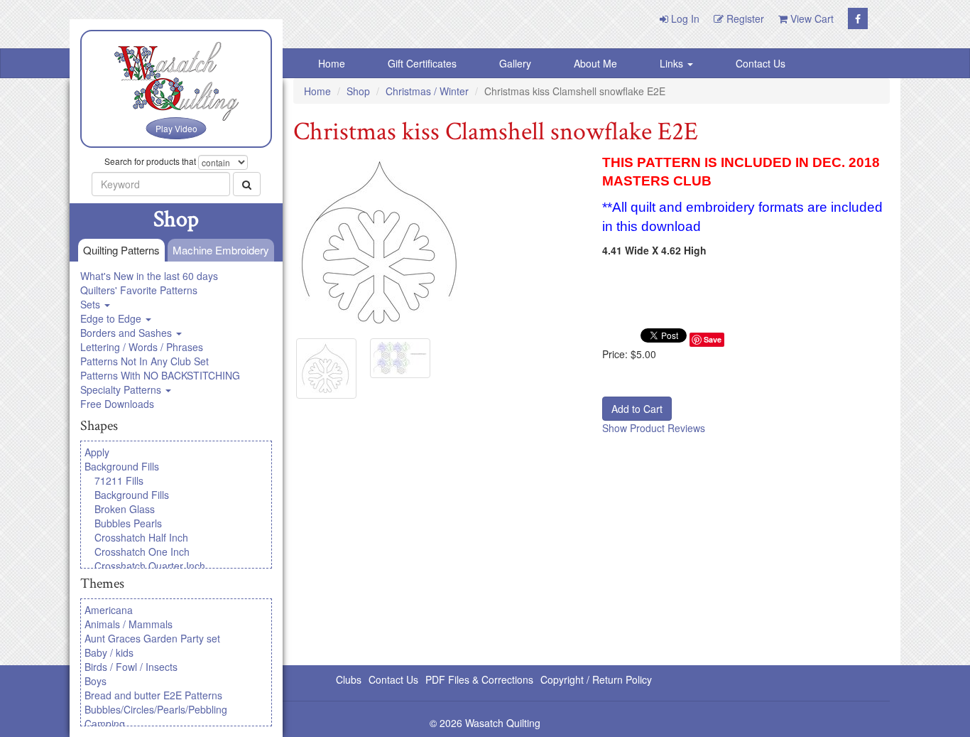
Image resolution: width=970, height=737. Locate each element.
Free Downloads (117, 404)
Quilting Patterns (121, 249)
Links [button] (673, 63)
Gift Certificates (422, 63)
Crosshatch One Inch (142, 551)
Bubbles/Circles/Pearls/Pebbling (156, 709)
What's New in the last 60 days (149, 276)
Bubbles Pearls (128, 523)
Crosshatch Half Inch (141, 537)
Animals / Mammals (129, 624)
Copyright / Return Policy (596, 679)
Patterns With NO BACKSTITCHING (160, 375)
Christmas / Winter (427, 91)
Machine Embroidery (221, 249)
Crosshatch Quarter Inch (149, 566)
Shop (358, 91)
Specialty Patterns (122, 389)
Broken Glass (124, 509)
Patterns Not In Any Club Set (144, 361)
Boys (96, 681)
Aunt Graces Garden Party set (152, 638)
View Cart (811, 18)
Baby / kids (109, 652)
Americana (109, 610)
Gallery (515, 63)
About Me (595, 63)
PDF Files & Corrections (479, 679)
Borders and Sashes (127, 333)
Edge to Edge (112, 318)
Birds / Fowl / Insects (131, 667)
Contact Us (760, 63)
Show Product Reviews (653, 428)
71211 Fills (118, 480)
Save (712, 339)
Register (744, 18)
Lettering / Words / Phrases (141, 347)
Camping (105, 723)
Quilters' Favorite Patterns (138, 290)
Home (331, 63)
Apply (97, 452)
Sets (91, 304)
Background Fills (122, 466)
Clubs (348, 679)
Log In (683, 18)
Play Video (176, 128)
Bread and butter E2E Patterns (153, 695)
